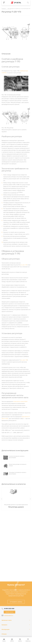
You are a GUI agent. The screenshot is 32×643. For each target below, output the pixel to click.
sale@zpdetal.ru (8, 615)
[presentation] (1, 499)
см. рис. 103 (24, 360)
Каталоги (4, 625)
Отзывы (4, 634)
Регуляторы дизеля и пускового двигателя (16, 504)
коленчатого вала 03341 (20, 401)
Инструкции (5, 629)
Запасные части (6, 620)
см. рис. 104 (23, 265)
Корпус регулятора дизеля (16, 507)
